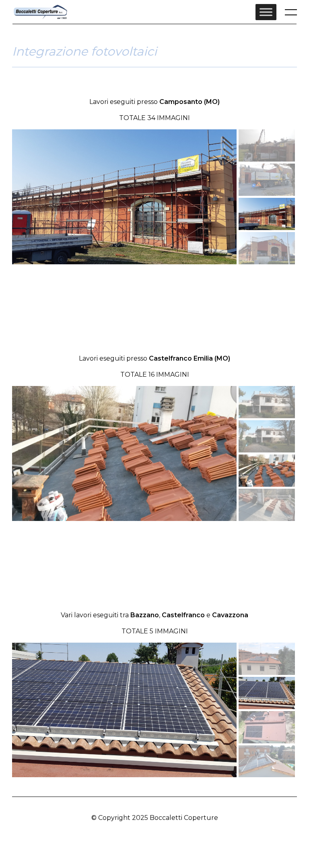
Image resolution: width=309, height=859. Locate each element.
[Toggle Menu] (266, 12)
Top (158, 834)
